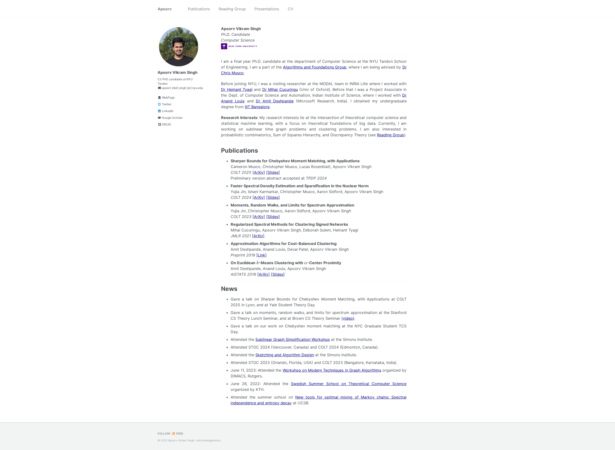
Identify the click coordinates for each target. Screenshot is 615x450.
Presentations (266, 8)
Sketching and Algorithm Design (284, 354)
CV (290, 8)
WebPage (168, 97)
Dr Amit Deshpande (275, 101)
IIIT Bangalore (257, 106)
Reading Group (232, 8)
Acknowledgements (208, 440)
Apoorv (165, 8)
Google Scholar (172, 117)
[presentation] (257, 263)
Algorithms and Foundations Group (314, 67)
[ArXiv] (258, 172)
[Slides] (273, 172)
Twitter (166, 104)
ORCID (166, 124)
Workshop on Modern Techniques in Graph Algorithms (332, 370)
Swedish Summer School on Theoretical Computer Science (349, 383)
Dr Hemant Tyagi (236, 89)
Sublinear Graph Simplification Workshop (292, 339)
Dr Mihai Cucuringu (280, 89)
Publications (199, 8)
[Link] (261, 255)
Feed (179, 433)
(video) (347, 318)
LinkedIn (167, 111)
